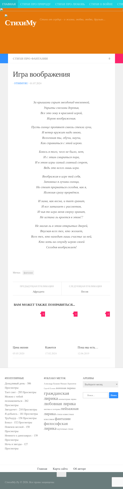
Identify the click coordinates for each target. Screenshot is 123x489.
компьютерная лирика (67, 399)
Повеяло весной (14, 427)
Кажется (50, 347)
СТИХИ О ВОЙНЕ (101, 4)
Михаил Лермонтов (68, 383)
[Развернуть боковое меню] (4, 58)
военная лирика (65, 388)
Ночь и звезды (13, 444)
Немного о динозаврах (18, 435)
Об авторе (79, 468)
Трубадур (10, 418)
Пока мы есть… (88, 347)
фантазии (28, 272)
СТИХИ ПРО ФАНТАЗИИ (30, 58)
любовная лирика (60, 403)
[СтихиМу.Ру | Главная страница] (21, 26)
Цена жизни (20, 347)
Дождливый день (15, 383)
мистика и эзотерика (52, 409)
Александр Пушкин (52, 383)
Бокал (8, 422)
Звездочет (11, 409)
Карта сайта (60, 468)
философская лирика (56, 426)
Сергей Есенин (49, 388)
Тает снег (10, 392)
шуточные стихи (65, 428)
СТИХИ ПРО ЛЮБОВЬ (70, 4)
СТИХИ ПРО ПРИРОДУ (35, 4)
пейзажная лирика (61, 411)
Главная (42, 468)
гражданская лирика (56, 395)
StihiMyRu (21, 83)
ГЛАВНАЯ (9, 4)
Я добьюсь (11, 414)
